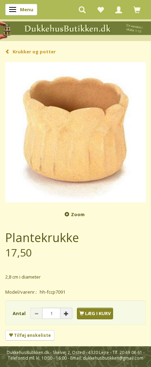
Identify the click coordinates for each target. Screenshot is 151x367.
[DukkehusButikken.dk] (75, 30)
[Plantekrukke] (75, 132)
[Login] (118, 9)
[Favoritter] (100, 9)
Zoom (78, 214)
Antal (20, 313)
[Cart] (137, 9)
